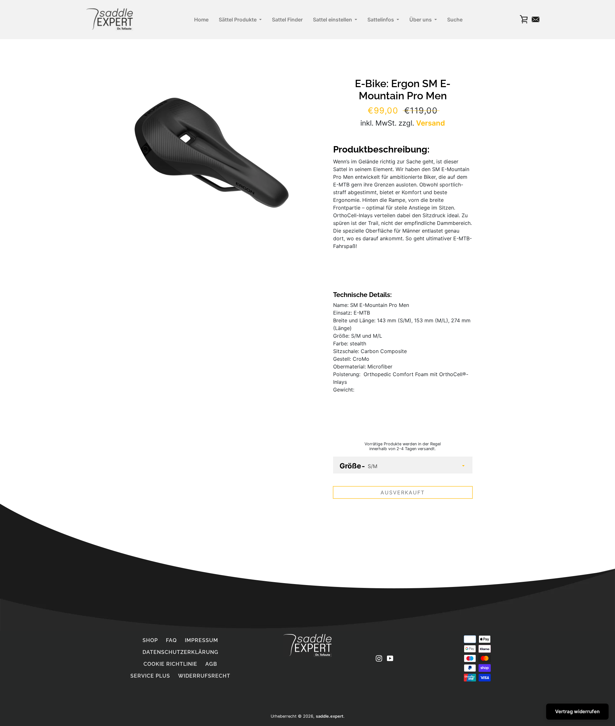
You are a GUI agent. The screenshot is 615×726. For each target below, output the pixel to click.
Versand (430, 123)
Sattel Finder (287, 19)
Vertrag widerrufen (577, 711)
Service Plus (150, 676)
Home (201, 19)
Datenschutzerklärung (180, 652)
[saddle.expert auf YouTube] (390, 658)
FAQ (171, 640)
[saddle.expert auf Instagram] (379, 658)
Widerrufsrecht (204, 676)
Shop (150, 640)
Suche (455, 19)
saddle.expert (329, 716)
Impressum (201, 640)
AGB (211, 664)
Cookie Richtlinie (170, 664)
